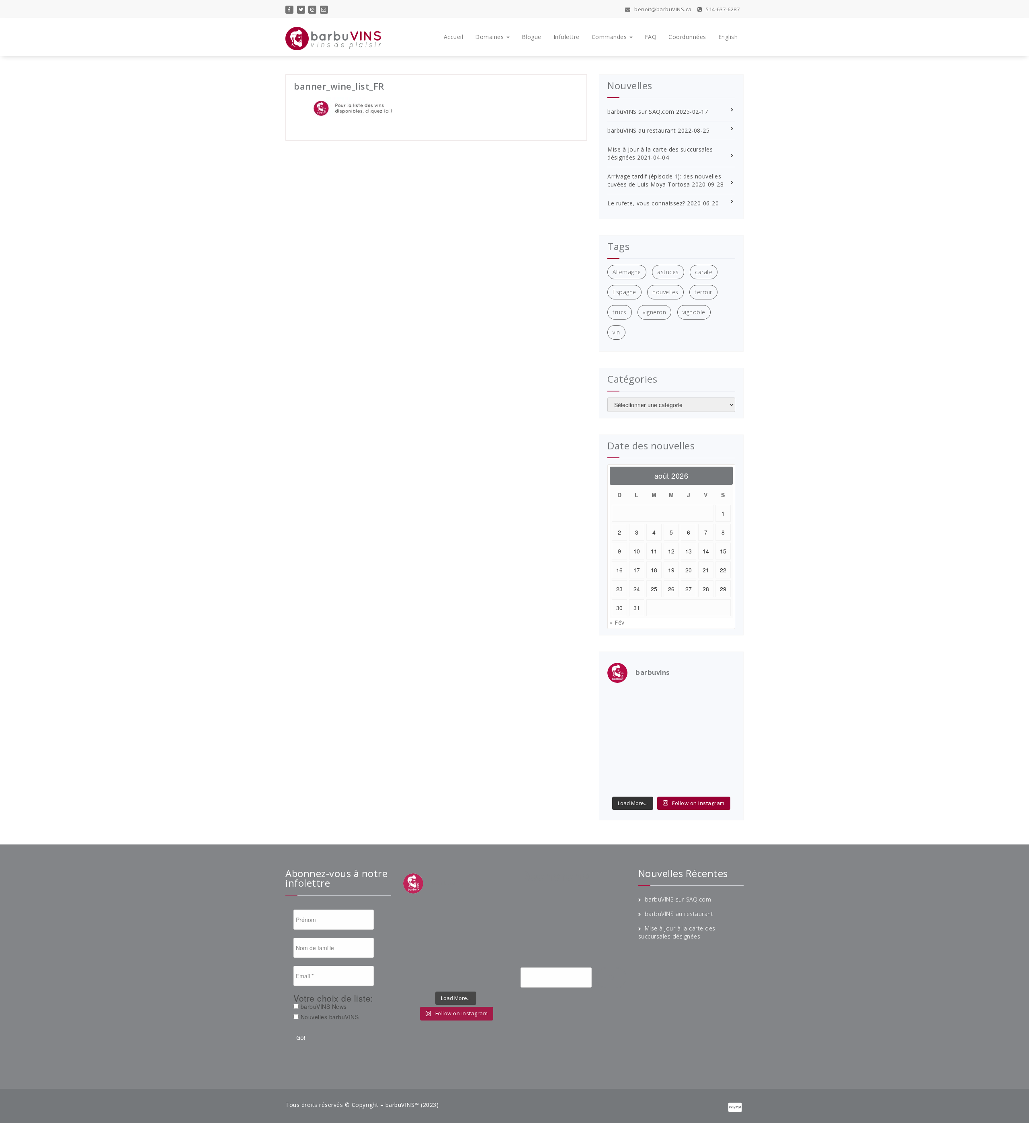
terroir (703, 292)
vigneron (654, 312)
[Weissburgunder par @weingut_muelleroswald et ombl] (654, 721)
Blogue (531, 37)
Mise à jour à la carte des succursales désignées (676, 932)
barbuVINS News (323, 1006)
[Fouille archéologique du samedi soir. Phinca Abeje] (720, 721)
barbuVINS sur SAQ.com (640, 111)
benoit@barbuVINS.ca (662, 9)
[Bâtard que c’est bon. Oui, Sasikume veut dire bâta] (621, 701)
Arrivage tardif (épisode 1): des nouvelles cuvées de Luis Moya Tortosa (664, 180)
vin (616, 332)
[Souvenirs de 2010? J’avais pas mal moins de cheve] (654, 701)
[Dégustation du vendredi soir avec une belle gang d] (687, 781)
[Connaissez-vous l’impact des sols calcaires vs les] (720, 701)
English (728, 37)
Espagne (624, 292)
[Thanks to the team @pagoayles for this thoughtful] (621, 781)
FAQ (651, 37)
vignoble (694, 312)
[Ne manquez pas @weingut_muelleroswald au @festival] (621, 721)
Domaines (490, 37)
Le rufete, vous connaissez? (646, 203)
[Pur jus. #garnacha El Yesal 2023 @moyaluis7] (687, 741)
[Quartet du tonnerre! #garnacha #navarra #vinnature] (621, 741)
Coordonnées (687, 37)
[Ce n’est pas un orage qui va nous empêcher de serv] (720, 781)
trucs (620, 312)
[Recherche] (611, 977)
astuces (668, 272)
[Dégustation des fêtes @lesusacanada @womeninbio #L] (654, 761)
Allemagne (627, 272)
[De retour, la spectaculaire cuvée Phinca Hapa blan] (720, 741)
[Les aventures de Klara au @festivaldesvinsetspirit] (687, 701)
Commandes (610, 37)
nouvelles (665, 292)
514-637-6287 (722, 9)
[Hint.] (621, 761)
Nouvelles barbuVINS (329, 1017)
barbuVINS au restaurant (641, 130)
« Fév (617, 622)
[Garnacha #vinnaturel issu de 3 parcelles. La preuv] (654, 741)
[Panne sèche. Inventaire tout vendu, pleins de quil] (720, 761)
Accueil (453, 37)
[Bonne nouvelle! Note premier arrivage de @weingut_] (687, 721)
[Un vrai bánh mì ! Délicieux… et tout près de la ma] (687, 761)
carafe (703, 272)
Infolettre (566, 37)
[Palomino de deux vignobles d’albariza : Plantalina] (654, 781)
